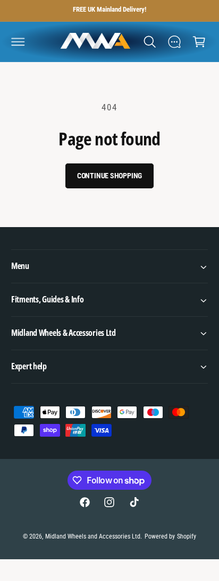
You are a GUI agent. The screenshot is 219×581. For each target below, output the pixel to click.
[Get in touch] (174, 41)
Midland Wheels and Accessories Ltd (93, 536)
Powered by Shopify (170, 536)
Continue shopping (109, 175)
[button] (18, 41)
